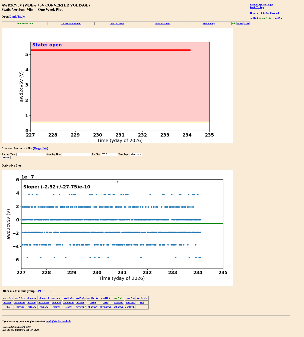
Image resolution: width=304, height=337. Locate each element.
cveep (93, 302)
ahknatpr (32, 298)
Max (246, 23)
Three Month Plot (71, 23)
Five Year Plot (162, 23)
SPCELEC (43, 291)
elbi (142, 302)
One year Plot (117, 23)
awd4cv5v (19, 302)
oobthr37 (130, 307)
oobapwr (118, 307)
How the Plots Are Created (264, 13)
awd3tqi (7, 302)
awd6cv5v (68, 302)
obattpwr (93, 307)
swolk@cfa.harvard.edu (58, 321)
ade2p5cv (20, 298)
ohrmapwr (105, 307)
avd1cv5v (69, 298)
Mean (240, 23)
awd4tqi (32, 302)
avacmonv (56, 298)
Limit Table (17, 16)
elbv (8, 307)
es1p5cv (32, 307)
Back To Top (257, 7)
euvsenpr (81, 307)
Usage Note (40, 148)
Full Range (209, 23)
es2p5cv (44, 307)
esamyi (56, 307)
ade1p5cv (8, 298)
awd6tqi (80, 302)
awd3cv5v (142, 298)
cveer (105, 302)
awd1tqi (254, 18)
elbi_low (130, 302)
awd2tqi (278, 18)
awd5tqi (56, 302)
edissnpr (118, 302)
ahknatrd (44, 298)
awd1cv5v (92, 298)
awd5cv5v (43, 302)
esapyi (68, 307)
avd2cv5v (81, 298)
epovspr (20, 307)
